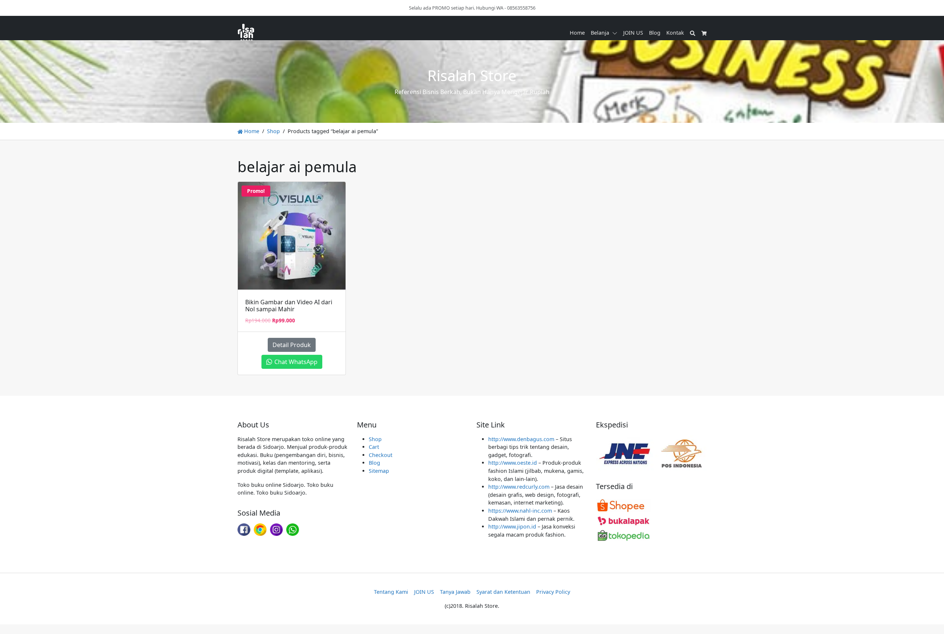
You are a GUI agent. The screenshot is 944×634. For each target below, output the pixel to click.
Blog (654, 32)
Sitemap (379, 470)
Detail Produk (292, 345)
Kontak (675, 32)
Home (577, 32)
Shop (273, 131)
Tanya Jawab (455, 591)
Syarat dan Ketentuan (503, 591)
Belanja (600, 32)
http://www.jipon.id (512, 526)
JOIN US (633, 32)
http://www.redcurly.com (518, 486)
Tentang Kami (391, 591)
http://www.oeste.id (512, 462)
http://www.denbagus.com (521, 439)
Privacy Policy (553, 591)
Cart (374, 446)
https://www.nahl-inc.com (520, 510)
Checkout (380, 454)
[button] (616, 33)
